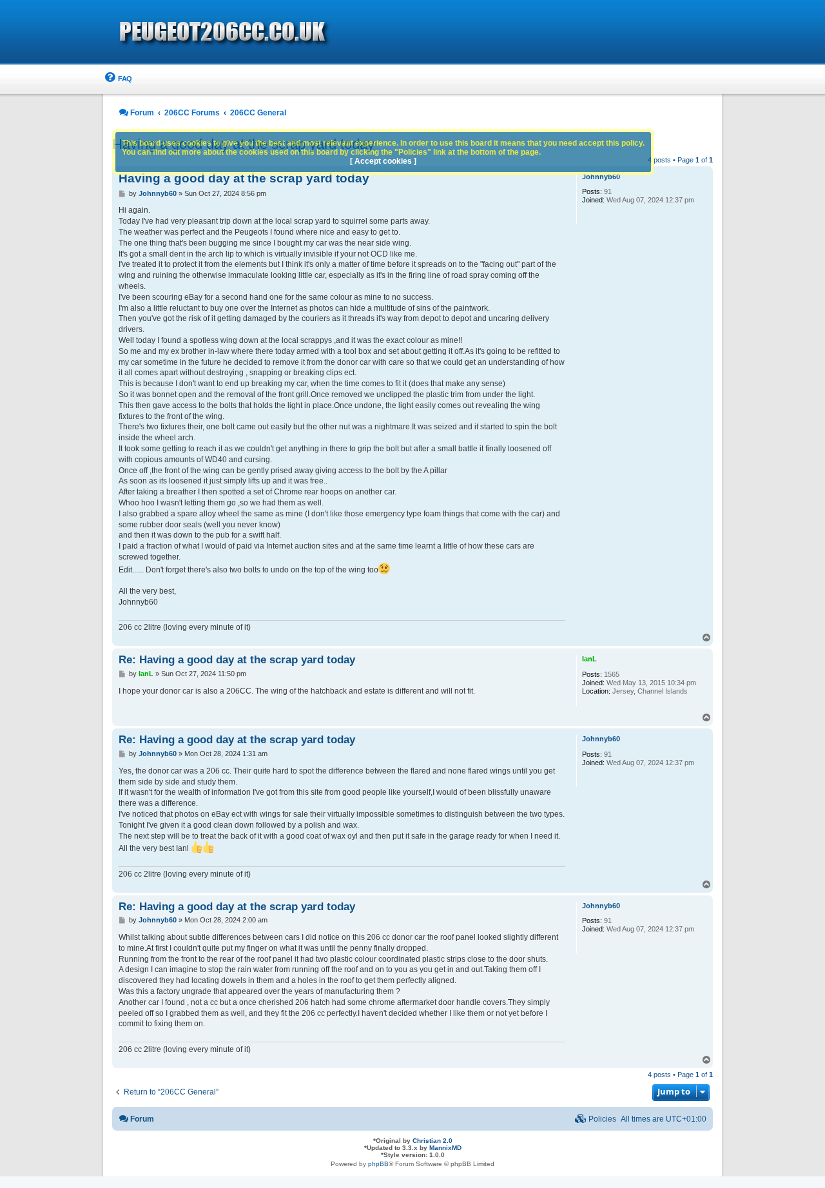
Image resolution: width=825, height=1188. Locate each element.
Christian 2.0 (432, 1140)
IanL (589, 659)
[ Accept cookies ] (383, 161)
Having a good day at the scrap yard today (244, 178)
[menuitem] (117, 79)
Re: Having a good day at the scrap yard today (237, 659)
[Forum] (296, 33)
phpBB (378, 1163)
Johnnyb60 (601, 176)
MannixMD (445, 1147)
